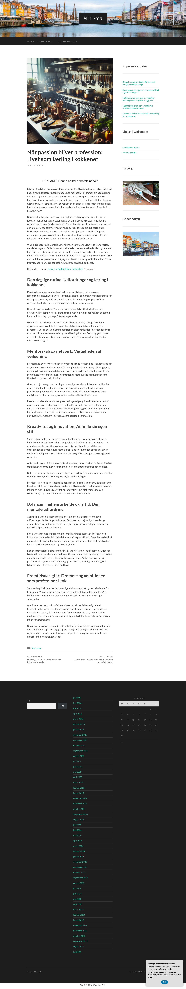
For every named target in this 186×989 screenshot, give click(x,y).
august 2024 (78, 819)
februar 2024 (79, 851)
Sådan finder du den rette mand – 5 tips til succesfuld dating (93, 659)
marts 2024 (78, 846)
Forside (31, 41)
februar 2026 (79, 724)
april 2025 (77, 777)
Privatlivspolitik (129, 152)
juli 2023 (77, 888)
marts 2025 (78, 782)
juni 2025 (77, 766)
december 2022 (80, 925)
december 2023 (80, 862)
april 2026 (77, 713)
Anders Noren (145, 972)
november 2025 (80, 740)
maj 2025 (77, 772)
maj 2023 (77, 899)
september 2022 (80, 941)
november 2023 (80, 867)
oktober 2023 (79, 872)
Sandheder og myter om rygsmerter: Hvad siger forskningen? (141, 91)
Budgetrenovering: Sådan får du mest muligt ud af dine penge (139, 83)
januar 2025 (78, 793)
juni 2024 (77, 830)
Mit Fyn (93, 18)
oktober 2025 (79, 745)
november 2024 (80, 803)
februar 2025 (79, 787)
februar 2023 (79, 915)
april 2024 (77, 840)
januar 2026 (78, 729)
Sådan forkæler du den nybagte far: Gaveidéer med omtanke (138, 107)
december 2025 (80, 735)
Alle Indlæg (46, 41)
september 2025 (80, 750)
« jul (122, 741)
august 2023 (78, 883)
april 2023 (77, 904)
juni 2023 (77, 893)
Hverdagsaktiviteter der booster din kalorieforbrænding (44, 659)
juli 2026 (77, 697)
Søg (28, 700)
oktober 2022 (79, 936)
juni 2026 (77, 703)
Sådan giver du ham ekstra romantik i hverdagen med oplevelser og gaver (138, 99)
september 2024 (80, 814)
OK (164, 982)
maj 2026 (77, 708)
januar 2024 (78, 856)
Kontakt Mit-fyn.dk (67, 41)
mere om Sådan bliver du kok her (65, 268)
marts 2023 (78, 909)
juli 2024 (77, 824)
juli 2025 (77, 761)
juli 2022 (77, 952)
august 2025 (78, 756)
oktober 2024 (79, 809)
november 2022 (80, 930)
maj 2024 (77, 835)
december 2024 (80, 798)
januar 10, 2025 (35, 165)
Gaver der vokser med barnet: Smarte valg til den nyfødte (141, 114)
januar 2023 (78, 920)
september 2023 (80, 877)
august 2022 (78, 946)
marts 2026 (78, 719)
